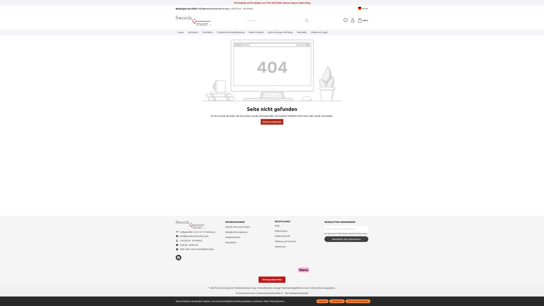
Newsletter (231, 242)
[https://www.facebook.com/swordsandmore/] (178, 257)
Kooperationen (232, 237)
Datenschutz (281, 231)
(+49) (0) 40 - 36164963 (241, 8)
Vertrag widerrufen (272, 279)
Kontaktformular (205, 249)
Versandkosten (264, 288)
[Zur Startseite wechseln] (193, 20)
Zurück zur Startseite (272, 122)
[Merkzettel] (346, 20)
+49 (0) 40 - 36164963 (191, 240)
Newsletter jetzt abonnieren (346, 239)
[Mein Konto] (353, 20)
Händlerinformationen (236, 232)
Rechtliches (282, 221)
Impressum (280, 246)
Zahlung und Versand (285, 241)
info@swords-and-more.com (213, 8)
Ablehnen (322, 301)
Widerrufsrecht (282, 236)
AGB (277, 225)
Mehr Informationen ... (275, 301)
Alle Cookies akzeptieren (358, 301)
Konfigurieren (337, 301)
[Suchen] (307, 20)
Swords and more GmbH (237, 227)
